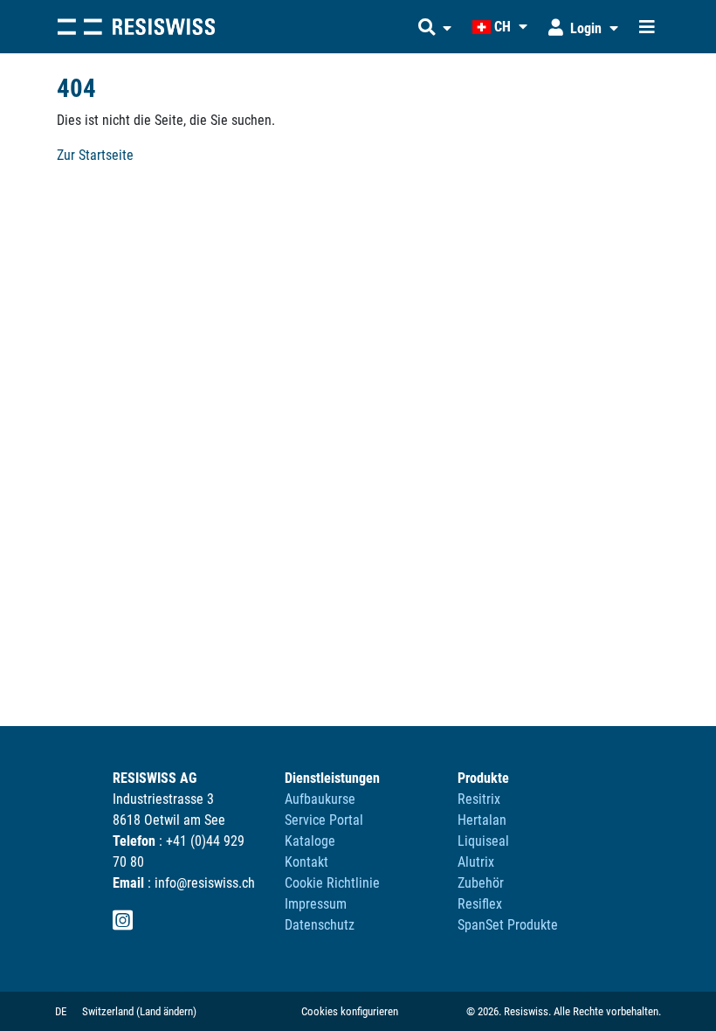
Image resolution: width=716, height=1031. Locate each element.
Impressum (316, 904)
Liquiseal (483, 841)
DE (60, 1011)
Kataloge (310, 841)
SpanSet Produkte (508, 925)
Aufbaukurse (320, 799)
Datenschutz (320, 925)
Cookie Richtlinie (332, 883)
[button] (435, 27)
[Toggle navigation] (647, 27)
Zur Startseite (95, 155)
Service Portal (324, 820)
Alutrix (476, 862)
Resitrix (479, 799)
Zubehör (481, 883)
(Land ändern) (166, 1011)
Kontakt (306, 862)
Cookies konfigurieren (349, 1011)
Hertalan (482, 820)
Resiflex (480, 904)
